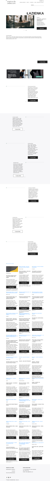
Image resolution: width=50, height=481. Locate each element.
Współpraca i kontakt (40, 2)
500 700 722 (27, 470)
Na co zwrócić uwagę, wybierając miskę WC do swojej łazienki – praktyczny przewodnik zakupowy (24, 449)
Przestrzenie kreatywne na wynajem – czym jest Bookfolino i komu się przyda (38, 297)
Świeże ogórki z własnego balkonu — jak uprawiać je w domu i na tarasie (37, 340)
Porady (28, 2)
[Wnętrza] (10, 2)
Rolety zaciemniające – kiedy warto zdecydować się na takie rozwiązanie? (24, 272)
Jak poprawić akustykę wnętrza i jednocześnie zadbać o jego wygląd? (11, 276)
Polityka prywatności (10, 472)
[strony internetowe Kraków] (12, 480)
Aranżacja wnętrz (23, 2)
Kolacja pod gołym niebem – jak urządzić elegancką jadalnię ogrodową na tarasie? (11, 297)
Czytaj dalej (42, 62)
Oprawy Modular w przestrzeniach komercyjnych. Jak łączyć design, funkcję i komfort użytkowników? (24, 405)
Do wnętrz (32, 2)
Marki (35, 2)
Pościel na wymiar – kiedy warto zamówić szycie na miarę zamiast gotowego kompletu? (11, 319)
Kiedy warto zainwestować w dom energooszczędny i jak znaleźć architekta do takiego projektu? (24, 319)
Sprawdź (42, 28)
